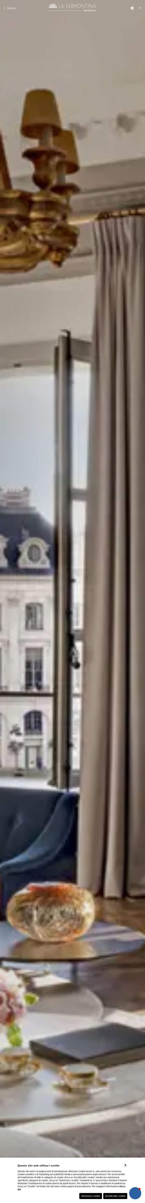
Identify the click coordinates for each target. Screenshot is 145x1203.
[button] (135, 1193)
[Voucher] (132, 8)
